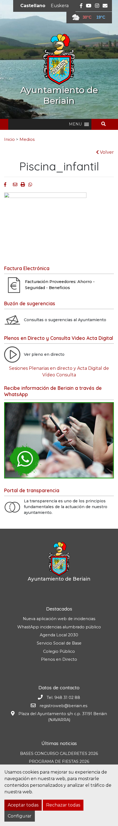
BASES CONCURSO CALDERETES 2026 (59, 753)
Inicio (9, 139)
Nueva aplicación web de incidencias (59, 618)
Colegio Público (59, 651)
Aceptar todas (23, 805)
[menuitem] (33, 6)
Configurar (20, 816)
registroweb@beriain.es (63, 705)
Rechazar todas (63, 805)
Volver (106, 152)
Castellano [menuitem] (32, 5)
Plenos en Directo (59, 659)
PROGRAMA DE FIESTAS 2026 (59, 761)
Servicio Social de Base (59, 643)
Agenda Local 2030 (59, 634)
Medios (27, 139)
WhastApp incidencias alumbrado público (59, 627)
